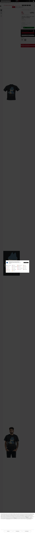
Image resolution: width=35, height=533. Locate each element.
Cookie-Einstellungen (8, 518)
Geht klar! (8, 531)
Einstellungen (26, 531)
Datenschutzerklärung (29, 518)
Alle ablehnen (17, 531)
